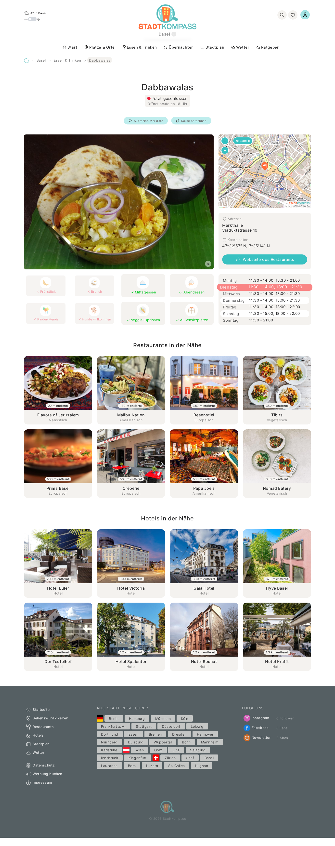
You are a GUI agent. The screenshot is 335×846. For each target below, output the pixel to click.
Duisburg (135, 742)
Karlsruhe (109, 750)
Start (72, 47)
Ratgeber (270, 47)
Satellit (245, 141)
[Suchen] (282, 15)
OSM (295, 206)
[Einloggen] (305, 15)
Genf (190, 758)
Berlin (113, 718)
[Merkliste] (292, 15)
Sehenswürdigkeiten (50, 718)
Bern (132, 766)
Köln (184, 718)
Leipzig (197, 726)
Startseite (41, 710)
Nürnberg (109, 742)
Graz (158, 750)
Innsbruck (109, 758)
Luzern (152, 766)
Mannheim (210, 742)
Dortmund (109, 734)
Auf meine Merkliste (148, 121)
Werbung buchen (47, 774)
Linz (176, 750)
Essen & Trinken (142, 47)
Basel (41, 60)
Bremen (155, 734)
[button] (265, 166)
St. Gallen (176, 766)
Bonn (186, 742)
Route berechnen (194, 121)
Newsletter (261, 737)
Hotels (38, 735)
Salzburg (198, 750)
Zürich (170, 758)
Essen (134, 734)
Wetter (242, 47)
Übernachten (181, 47)
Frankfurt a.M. (113, 726)
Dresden (179, 734)
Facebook (260, 728)
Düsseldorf (171, 726)
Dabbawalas (99, 60)
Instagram (260, 718)
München (163, 718)
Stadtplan (215, 47)
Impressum (42, 782)
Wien (139, 750)
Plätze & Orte (102, 47)
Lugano (201, 766)
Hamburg (137, 718)
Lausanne (109, 766)
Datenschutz (44, 765)
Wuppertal (163, 742)
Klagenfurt (138, 758)
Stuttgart (144, 726)
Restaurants (43, 727)
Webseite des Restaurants (268, 259)
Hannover (205, 734)
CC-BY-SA (304, 206)
